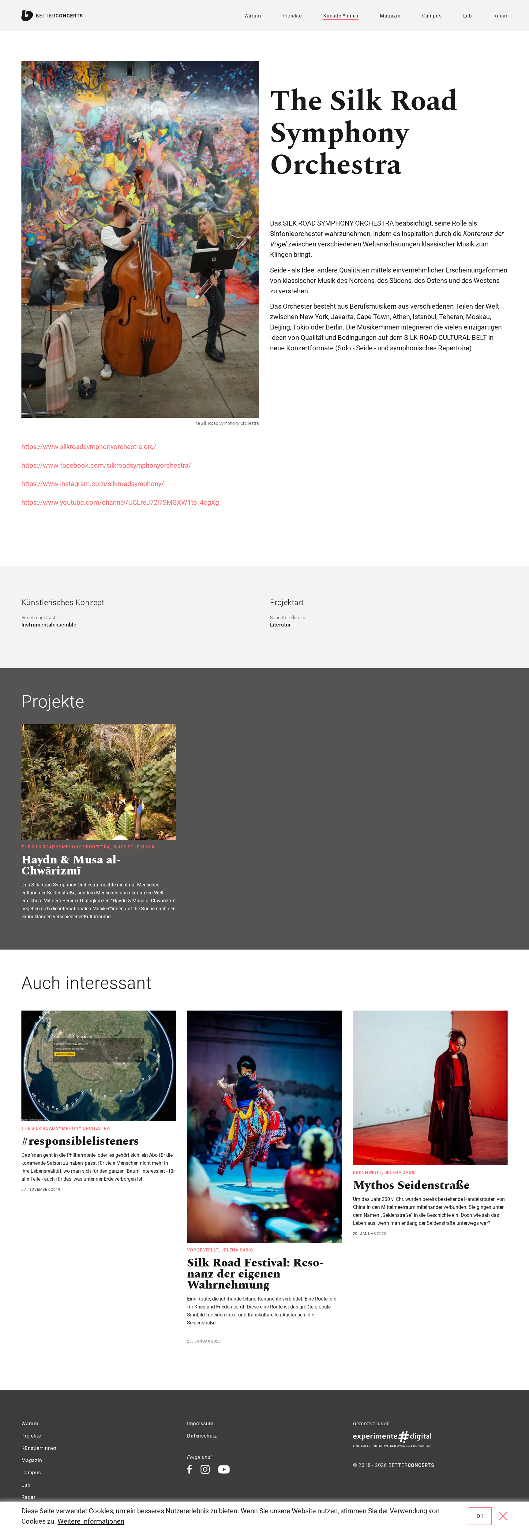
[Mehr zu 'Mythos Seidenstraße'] (430, 1088)
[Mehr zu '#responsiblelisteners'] (98, 1066)
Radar (500, 16)
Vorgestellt (203, 1249)
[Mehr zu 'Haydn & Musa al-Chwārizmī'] (98, 782)
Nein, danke (503, 1516)
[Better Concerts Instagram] (205, 1469)
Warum (252, 16)
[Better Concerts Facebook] (189, 1469)
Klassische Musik (133, 846)
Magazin (390, 16)
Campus (432, 16)
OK (480, 1516)
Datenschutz (202, 1436)
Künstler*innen (340, 16)
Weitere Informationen (91, 1521)
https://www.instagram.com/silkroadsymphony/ (92, 484)
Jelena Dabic (237, 1249)
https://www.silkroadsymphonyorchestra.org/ (88, 447)
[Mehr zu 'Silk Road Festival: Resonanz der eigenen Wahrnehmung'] (264, 1127)
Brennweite (367, 1172)
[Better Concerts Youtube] (224, 1469)
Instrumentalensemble (48, 625)
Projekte (292, 16)
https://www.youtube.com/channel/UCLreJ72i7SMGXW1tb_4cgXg (120, 502)
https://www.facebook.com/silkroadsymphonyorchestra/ (106, 465)
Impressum (200, 1423)
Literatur (280, 625)
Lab (467, 16)
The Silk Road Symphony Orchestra (65, 846)
